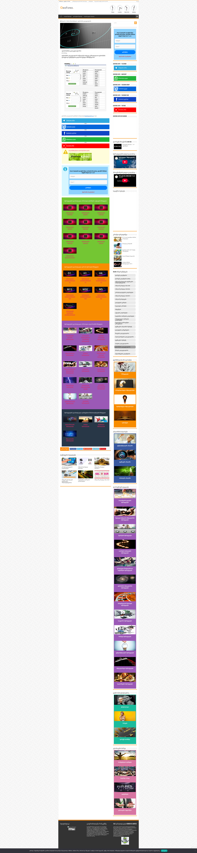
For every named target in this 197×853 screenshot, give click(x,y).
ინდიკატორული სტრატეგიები (125, 668)
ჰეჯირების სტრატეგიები (125, 535)
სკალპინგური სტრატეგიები (125, 684)
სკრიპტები (125, 422)
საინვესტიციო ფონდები (125, 762)
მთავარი (63, 21)
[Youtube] (138, 1)
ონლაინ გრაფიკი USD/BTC (99, 467)
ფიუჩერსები (125, 794)
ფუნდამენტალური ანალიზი (125, 445)
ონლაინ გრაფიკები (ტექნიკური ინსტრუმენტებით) (67, 481)
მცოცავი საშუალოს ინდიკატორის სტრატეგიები (69, 371)
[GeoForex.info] (66, 7)
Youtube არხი (70, 145)
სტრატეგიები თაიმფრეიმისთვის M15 (70, 296)
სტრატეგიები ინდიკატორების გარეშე (85, 387)
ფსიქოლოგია (125, 707)
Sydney (134, 12)
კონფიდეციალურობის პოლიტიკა (79, 1)
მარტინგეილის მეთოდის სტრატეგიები (101, 355)
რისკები (125, 723)
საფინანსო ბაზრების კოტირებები (84, 480)
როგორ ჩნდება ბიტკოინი (128, 256)
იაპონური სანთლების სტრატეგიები (101, 337)
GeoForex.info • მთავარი (61, 16)
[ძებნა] (135, 22)
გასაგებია (164, 850)
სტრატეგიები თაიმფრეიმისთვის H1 (85, 280)
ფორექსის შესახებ (77, 16)
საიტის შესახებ (67, 16)
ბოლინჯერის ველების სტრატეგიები (70, 337)
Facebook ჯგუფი (70, 127)
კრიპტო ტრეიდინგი (120, 234)
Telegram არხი (70, 120)
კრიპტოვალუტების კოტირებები (67, 467)
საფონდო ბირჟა (125, 778)
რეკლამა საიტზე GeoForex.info (101, 1)
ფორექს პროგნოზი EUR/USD (122, 142)
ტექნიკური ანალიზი (125, 462)
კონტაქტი (91, 1)
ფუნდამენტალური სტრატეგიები (125, 652)
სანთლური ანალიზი (125, 478)
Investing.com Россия (89, 116)
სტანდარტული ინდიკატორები (125, 406)
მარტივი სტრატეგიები (125, 636)
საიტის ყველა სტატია (89, 16)
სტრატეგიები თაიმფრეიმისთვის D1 (70, 280)
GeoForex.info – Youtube (119, 106)
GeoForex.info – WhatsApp (120, 74)
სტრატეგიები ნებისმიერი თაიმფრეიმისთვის (70, 313)
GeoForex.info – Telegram (119, 64)
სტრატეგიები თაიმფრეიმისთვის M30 (85, 296)
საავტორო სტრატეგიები (125, 621)
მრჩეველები (125, 374)
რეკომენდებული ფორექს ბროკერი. (79, 150)
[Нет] (195, 850)
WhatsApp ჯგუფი (71, 139)
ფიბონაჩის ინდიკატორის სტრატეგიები (101, 386)
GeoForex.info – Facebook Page (121, 95)
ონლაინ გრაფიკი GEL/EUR (101, 480)
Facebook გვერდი (71, 133)
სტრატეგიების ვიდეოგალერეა (124, 154)
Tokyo (112, 12)
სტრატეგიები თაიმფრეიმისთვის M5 (101, 296)
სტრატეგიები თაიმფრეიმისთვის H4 (101, 280)
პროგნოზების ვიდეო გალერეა (124, 172)
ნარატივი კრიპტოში (127, 243)
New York (127, 12)
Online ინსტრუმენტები (71, 21)
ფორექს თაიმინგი (125, 739)
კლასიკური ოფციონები (125, 810)
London (120, 12)
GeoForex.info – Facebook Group (121, 85)
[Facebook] (136, 1)
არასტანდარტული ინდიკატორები (125, 390)
